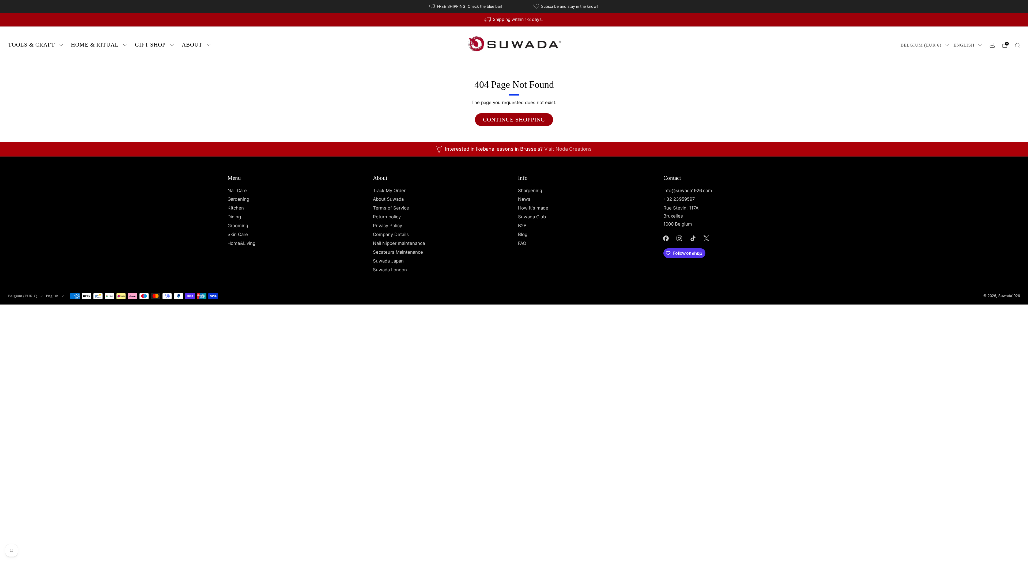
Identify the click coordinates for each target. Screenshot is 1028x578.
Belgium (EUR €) (921, 45)
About (192, 44)
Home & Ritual (95, 44)
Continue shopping (514, 119)
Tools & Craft (31, 44)
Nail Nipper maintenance (399, 243)
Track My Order (389, 190)
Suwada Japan (388, 261)
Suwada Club (532, 216)
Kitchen (236, 208)
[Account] (992, 45)
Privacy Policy (387, 225)
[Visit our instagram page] (679, 238)
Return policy (387, 216)
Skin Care (238, 234)
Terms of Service (391, 208)
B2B (522, 225)
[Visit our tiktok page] (693, 238)
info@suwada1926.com (687, 190)
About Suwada (388, 199)
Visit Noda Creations (568, 149)
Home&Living (241, 243)
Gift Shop (150, 44)
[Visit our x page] (706, 238)
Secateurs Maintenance (398, 252)
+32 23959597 (679, 199)
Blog (522, 234)
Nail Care (237, 190)
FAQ (522, 243)
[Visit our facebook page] (665, 238)
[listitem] (466, 6)
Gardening (238, 199)
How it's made (533, 208)
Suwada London (390, 269)
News (524, 199)
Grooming (238, 225)
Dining (234, 216)
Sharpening (530, 190)
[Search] (1017, 45)
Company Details (391, 234)
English (964, 45)
